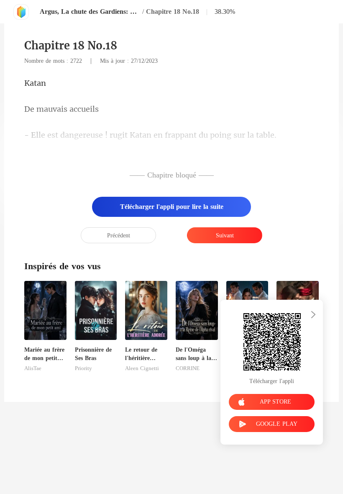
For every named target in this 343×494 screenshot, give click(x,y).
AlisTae (32, 368)
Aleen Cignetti (142, 368)
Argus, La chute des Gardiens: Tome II (90, 11)
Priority (83, 368)
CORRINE (188, 368)
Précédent (118, 235)
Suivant (225, 235)
